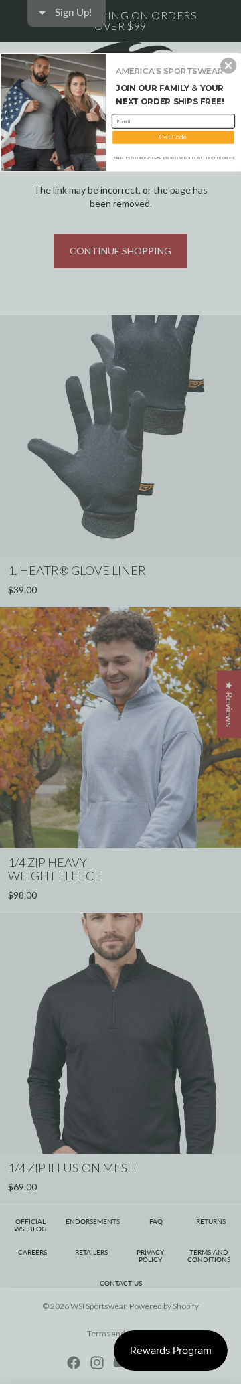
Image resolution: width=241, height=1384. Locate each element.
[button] (228, 66)
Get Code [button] (173, 137)
